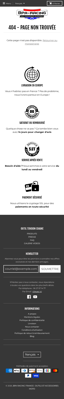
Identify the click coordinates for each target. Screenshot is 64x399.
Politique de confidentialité (32, 320)
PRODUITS (32, 233)
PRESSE (32, 237)
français (18, 3)
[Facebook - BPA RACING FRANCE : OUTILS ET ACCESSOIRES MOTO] (29, 297)
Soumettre (50, 269)
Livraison (32, 323)
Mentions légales (32, 317)
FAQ (32, 240)
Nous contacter (32, 327)
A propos (32, 314)
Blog (32, 336)
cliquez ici (37, 291)
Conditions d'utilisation (32, 330)
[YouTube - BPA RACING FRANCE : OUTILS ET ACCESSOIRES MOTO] (35, 297)
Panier (56, 3)
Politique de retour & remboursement (32, 333)
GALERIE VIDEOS (32, 243)
